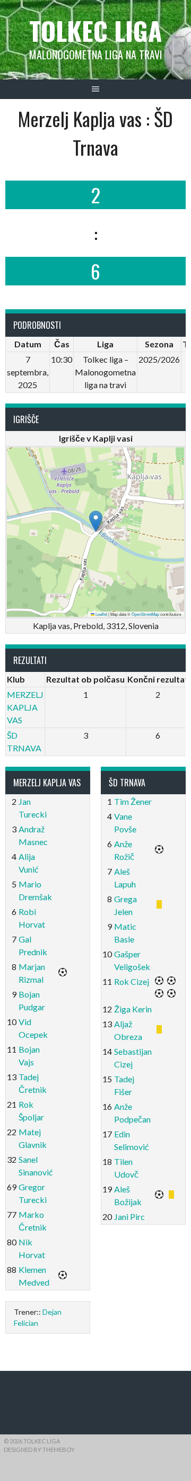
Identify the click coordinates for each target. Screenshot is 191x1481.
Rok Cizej (131, 981)
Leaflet (100, 614)
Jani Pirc (129, 1216)
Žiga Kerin (133, 1009)
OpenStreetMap (145, 614)
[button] (95, 521)
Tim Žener (133, 801)
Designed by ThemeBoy (39, 1449)
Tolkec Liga (95, 30)
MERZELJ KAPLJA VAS (25, 707)
